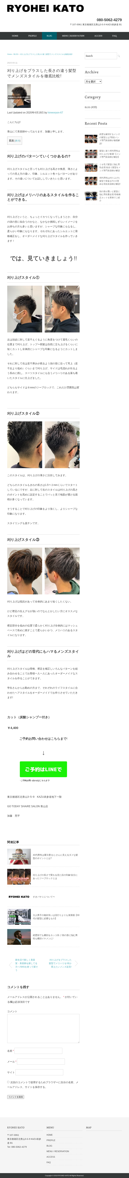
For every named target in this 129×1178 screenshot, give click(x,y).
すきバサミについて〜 (44, 897)
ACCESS (98, 35)
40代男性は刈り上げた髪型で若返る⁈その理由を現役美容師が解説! (110, 181)
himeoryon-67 (55, 112)
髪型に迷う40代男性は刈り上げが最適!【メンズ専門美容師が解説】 (110, 154)
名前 (10, 1051)
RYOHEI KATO (63, 1175)
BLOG (49, 35)
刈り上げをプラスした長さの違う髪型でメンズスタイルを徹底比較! (46, 54)
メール (11, 1061)
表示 (17, 140)
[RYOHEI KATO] (45, 7)
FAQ (114, 35)
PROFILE (32, 35)
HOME (15, 35)
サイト (11, 1072)
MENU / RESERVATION (73, 35)
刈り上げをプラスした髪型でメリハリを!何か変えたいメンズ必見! (60, 963)
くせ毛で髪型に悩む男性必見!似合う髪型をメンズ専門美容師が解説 (110, 167)
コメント (12, 1011)
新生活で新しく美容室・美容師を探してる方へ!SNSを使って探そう (26, 965)
